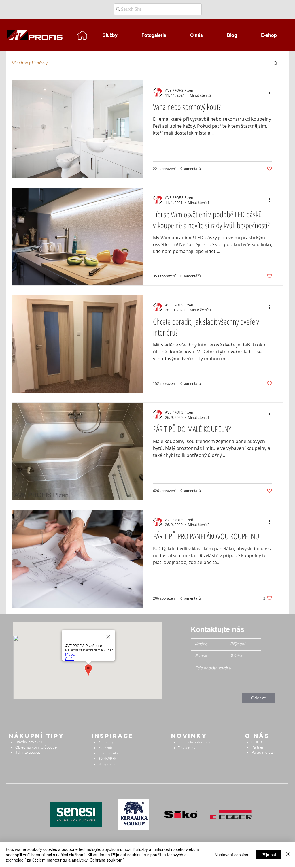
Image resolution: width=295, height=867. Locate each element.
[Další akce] (271, 92)
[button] (275, 64)
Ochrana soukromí (107, 860)
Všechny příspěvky (30, 62)
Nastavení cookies (231, 854)
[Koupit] (82, 35)
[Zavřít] (288, 854)
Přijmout (268, 854)
